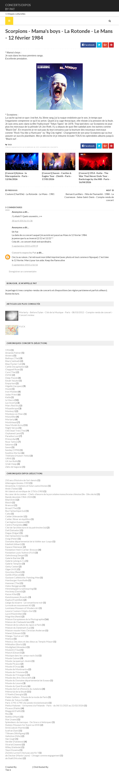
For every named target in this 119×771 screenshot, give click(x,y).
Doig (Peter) (11, 538)
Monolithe (10, 416)
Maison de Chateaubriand (18, 622)
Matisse (9, 638)
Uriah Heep (11, 463)
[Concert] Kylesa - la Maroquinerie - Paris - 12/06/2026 (17, 176)
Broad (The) (11, 508)
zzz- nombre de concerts (47, 147)
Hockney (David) (13, 591)
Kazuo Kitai (11, 594)
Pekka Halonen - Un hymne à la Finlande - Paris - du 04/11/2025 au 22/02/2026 (44, 705)
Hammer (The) (12, 583)
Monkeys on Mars (14, 413)
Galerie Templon (13, 563)
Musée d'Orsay (12, 666)
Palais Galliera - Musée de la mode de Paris (26, 697)
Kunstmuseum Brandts (16, 597)
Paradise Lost (12, 436)
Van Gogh (10, 738)
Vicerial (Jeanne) (13, 744)
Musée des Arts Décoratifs (18, 677)
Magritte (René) (13, 616)
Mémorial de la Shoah (16, 691)
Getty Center (11, 566)
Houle (8, 388)
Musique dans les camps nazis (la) (21, 655)
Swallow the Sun (13, 452)
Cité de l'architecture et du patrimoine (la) (25, 527)
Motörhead (11, 422)
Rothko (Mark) (12, 716)
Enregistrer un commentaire (22, 271)
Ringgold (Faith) (13, 711)
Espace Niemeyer (14, 546)
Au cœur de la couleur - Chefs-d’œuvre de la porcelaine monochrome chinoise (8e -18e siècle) (51, 494)
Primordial (10, 439)
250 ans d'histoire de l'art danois (21, 480)
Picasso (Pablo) (13, 708)
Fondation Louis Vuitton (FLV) (20, 552)
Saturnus (9, 444)
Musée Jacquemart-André (18, 661)
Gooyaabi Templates (59, 766)
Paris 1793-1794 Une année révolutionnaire (26, 702)
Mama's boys (16, 147)
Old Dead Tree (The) (15, 430)
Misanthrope (11, 408)
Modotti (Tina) (12, 649)
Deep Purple (11, 377)
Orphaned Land (12, 433)
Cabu (8, 513)
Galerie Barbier (13, 558)
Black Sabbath (12, 361)
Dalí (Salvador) (12, 530)
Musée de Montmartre (16, 669)
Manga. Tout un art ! (15, 635)
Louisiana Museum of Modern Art (22, 608)
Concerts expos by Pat (24, 252)
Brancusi (9, 505)
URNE (8, 458)
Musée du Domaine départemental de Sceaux (27, 680)
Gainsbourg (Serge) (15, 555)
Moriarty (9, 419)
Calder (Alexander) (14, 516)
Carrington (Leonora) (15, 522)
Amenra (9, 355)
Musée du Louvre (13, 683)
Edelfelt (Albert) (13, 544)
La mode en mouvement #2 (18, 605)
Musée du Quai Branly (16, 686)
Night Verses (11, 427)
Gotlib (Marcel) (13, 574)
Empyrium (10, 383)
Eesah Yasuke (12, 380)
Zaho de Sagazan (13, 466)
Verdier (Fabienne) (14, 741)
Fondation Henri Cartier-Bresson (21, 549)
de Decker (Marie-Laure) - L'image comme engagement (32, 755)
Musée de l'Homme (15, 672)
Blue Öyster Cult (13, 363)
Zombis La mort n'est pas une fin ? (21, 752)
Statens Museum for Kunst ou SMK (22, 724)
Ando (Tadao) (12, 488)
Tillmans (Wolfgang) (15, 733)
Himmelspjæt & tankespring (19, 588)
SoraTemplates (24, 766)
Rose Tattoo (11, 441)
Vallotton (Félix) (13, 736)
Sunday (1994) (12, 450)
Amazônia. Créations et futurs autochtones (26, 485)
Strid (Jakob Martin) (15, 727)
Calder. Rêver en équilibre (17, 519)
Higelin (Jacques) (13, 386)
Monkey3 (10, 411)
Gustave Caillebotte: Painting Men (22, 577)
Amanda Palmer (13, 352)
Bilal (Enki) (10, 499)
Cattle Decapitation (15, 366)
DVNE (8, 374)
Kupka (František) (14, 599)
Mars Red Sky (12, 405)
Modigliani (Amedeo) (15, 647)
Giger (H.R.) (11, 569)
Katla (8, 397)
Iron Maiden (11, 391)
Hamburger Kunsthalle (16, 580)
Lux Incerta (10, 402)
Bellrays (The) (12, 358)
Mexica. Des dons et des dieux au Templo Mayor (29, 641)
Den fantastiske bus (15, 535)
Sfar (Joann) (11, 719)
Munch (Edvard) (13, 652)
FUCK (22, 326)
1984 (7, 147)
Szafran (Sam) (12, 730)
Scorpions (29, 147)
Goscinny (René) (13, 572)
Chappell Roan (12, 369)
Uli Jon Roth (11, 461)
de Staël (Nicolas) (14, 758)
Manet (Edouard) (13, 633)
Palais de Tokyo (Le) (15, 700)
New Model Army (14, 425)
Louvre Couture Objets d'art (19, 611)
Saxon (8, 447)
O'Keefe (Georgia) (14, 694)
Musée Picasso (12, 663)
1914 (7, 350)
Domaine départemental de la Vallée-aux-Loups (28, 541)
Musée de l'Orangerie (16, 674)
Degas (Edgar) (12, 533)
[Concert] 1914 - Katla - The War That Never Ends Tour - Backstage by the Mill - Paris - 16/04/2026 (94, 177)
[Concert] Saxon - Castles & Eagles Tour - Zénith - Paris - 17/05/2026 (57, 176)
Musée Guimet (12, 658)
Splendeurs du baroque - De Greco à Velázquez (28, 722)
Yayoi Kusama (12, 750)
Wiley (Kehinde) (13, 747)
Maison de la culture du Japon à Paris (23, 624)
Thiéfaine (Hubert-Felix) (17, 455)
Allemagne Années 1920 (17, 483)
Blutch (8, 502)
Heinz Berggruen (13, 585)
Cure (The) (10, 372)
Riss (7, 713)
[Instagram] (113, 6)
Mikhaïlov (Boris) (14, 644)
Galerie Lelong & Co (15, 560)
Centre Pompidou (14, 524)
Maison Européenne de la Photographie (24, 619)
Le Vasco (9, 400)
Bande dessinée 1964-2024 (18, 496)
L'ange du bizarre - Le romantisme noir (24, 602)
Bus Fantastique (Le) (15, 510)
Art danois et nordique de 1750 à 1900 (24, 491)
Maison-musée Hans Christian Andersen (25, 630)
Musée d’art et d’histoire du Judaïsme (23, 688)
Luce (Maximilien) (14, 613)
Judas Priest (11, 394)
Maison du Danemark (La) (18, 627)
